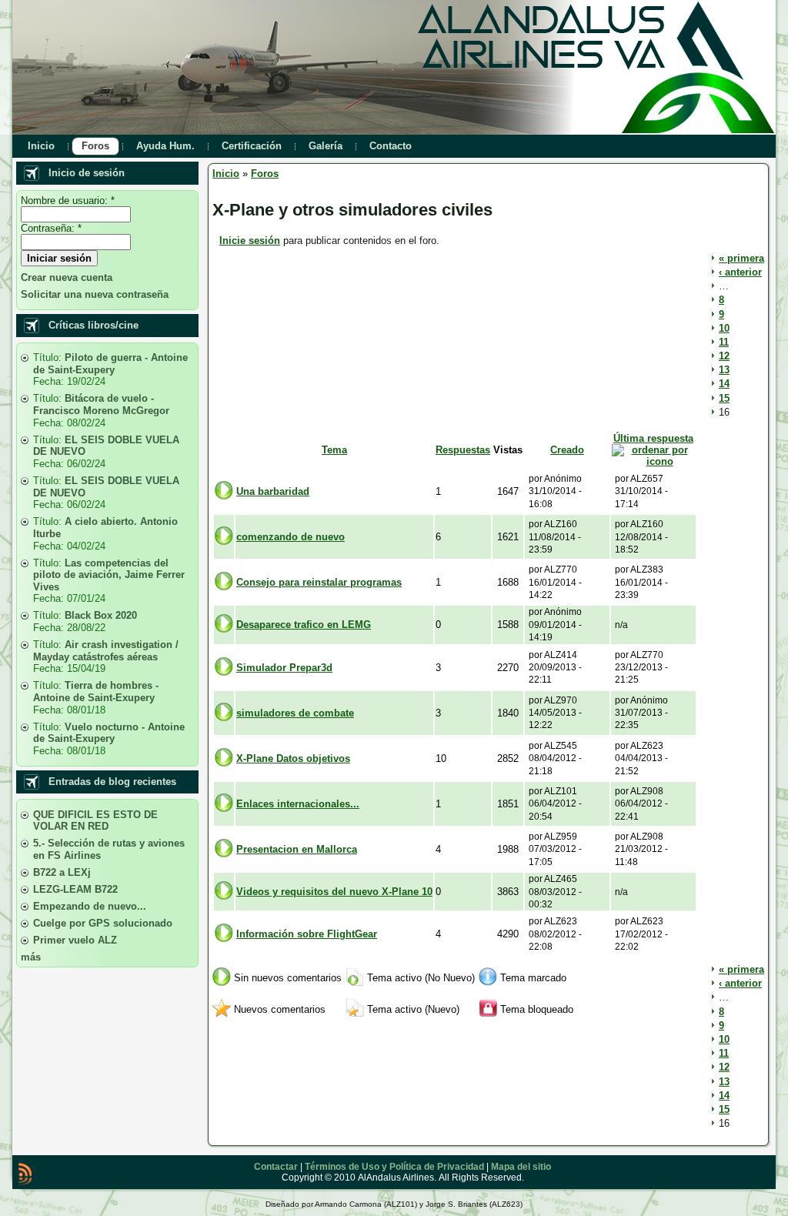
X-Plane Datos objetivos (293, 758)
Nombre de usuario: (68, 200)
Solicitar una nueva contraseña (95, 294)
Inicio (225, 173)
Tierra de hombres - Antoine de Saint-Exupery (96, 691)
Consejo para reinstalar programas (319, 582)
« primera (741, 258)
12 (724, 356)
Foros (265, 173)
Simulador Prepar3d (284, 667)
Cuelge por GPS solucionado (102, 923)
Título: (49, 357)
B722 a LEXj (62, 872)
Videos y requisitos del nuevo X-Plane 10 (334, 891)
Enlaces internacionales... (297, 804)
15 (724, 398)
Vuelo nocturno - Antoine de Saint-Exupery (109, 733)
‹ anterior (740, 272)
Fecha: (50, 381)
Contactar (276, 1166)
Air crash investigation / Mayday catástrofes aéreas (106, 651)
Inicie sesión (249, 240)
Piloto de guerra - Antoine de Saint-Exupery (110, 364)
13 (724, 370)
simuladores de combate (295, 713)
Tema (334, 450)
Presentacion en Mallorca (296, 849)
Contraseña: (51, 228)
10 (724, 328)
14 (724, 383)
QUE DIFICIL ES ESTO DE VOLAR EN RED (95, 821)
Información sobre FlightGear (306, 934)
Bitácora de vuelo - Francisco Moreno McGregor (101, 404)
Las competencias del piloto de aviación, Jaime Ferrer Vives (109, 575)
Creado (567, 450)
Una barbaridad (272, 491)
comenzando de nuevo (290, 537)
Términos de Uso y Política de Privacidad (394, 1166)
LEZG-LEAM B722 (75, 889)
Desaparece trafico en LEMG (303, 624)
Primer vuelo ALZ (75, 940)
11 (724, 342)
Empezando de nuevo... (89, 906)
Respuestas (463, 450)
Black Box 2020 (101, 615)
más (31, 957)
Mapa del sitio (521, 1166)
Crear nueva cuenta (66, 277)
